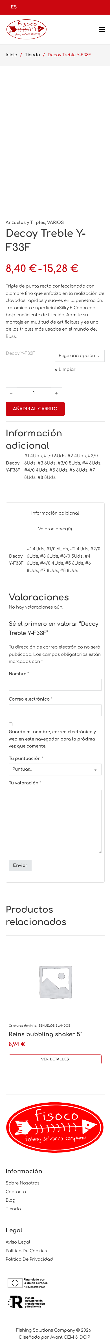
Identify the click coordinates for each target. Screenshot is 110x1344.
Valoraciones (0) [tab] (55, 529)
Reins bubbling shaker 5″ (45, 1034)
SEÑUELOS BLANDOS (54, 1025)
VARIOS (55, 222)
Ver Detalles (55, 1059)
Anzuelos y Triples (25, 222)
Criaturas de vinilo (22, 1025)
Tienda (32, 55)
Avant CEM (62, 1337)
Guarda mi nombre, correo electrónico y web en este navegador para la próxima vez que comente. (52, 739)
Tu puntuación (26, 758)
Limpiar (67, 369)
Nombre (19, 674)
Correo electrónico (30, 699)
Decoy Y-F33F (20, 353)
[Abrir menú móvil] (102, 29)
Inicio (11, 55)
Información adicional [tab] (55, 513)
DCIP (85, 1337)
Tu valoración (25, 783)
